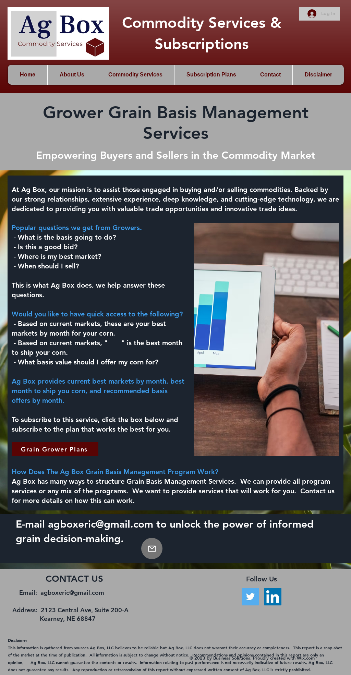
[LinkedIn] (272, 596)
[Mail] (151, 548)
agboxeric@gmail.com (100, 524)
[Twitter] (250, 596)
